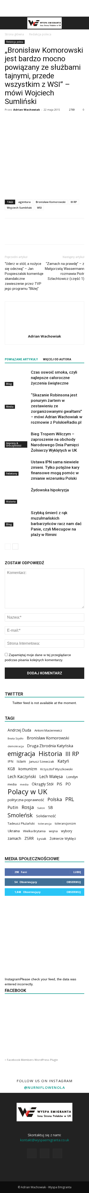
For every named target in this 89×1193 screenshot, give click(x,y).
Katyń (63, 761)
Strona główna (14, 34)
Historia (11, 501)
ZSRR (29, 838)
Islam (21, 761)
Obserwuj (73, 882)
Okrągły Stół (42, 784)
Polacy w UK (27, 791)
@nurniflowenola (44, 1087)
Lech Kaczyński (22, 776)
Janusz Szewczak (41, 761)
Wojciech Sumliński (19, 207)
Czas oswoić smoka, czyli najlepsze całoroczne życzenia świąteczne (54, 377)
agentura (24, 202)
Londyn (72, 776)
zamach (14, 838)
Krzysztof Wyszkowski (56, 769)
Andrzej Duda (19, 730)
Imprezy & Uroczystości (13, 444)
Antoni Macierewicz (48, 730)
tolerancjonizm (65, 824)
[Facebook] (32, 1153)
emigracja (21, 753)
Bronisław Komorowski (51, 202)
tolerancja (45, 823)
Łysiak (41, 838)
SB (50, 807)
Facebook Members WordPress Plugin (32, 1059)
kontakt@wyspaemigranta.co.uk (44, 1140)
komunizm (27, 768)
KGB (11, 768)
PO (68, 784)
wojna (53, 831)
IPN (10, 761)
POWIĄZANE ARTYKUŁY (21, 359)
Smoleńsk (20, 815)
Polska (54, 799)
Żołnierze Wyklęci (63, 838)
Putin (13, 807)
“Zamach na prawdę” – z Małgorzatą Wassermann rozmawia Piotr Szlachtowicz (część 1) (64, 271)
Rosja (28, 807)
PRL (69, 799)
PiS (59, 784)
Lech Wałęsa (51, 776)
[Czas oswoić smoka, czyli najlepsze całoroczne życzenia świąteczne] (16, 378)
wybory (66, 831)
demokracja (16, 746)
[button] (82, 23)
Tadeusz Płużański (21, 823)
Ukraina (14, 830)
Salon (41, 808)
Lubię (77, 872)
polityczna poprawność (26, 799)
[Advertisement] (45, 8)
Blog (9, 383)
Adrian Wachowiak (26, 109)
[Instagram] (44, 1153)
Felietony (11, 473)
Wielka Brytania (34, 831)
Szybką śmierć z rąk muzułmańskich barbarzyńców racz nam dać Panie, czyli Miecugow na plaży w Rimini (56, 523)
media (12, 784)
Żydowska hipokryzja (50, 490)
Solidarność (46, 815)
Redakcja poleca (40, 34)
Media (10, 406)
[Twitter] (57, 1153)
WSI (39, 207)
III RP (74, 202)
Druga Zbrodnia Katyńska (50, 745)
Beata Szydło (15, 738)
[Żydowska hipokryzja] (16, 495)
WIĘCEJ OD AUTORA (57, 359)
